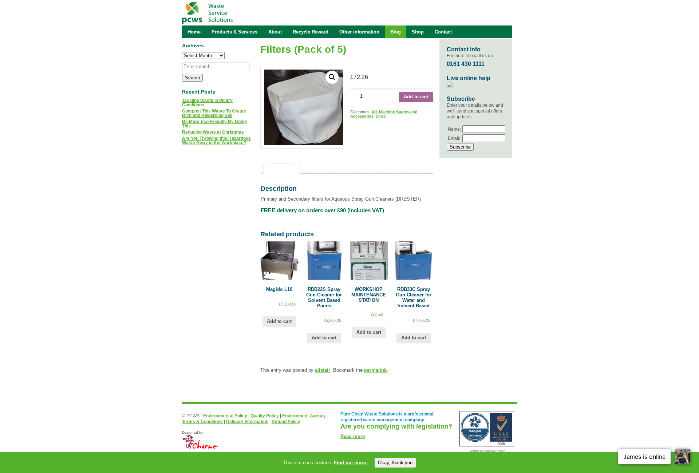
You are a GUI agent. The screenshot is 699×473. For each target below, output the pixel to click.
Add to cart (416, 96)
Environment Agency (304, 416)
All (374, 112)
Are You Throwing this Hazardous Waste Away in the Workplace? (216, 140)
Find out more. (350, 462)
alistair (322, 370)
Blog (395, 32)
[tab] (282, 168)
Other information (359, 32)
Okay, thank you (395, 462)
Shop (381, 116)
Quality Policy (264, 416)
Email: (454, 138)
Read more (352, 436)
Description (282, 168)
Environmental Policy (225, 416)
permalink (375, 370)
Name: (454, 129)
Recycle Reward (310, 32)
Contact (443, 32)
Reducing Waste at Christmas (213, 132)
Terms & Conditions (202, 421)
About (275, 32)
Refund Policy (286, 421)
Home (194, 32)
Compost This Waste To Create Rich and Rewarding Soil (214, 113)
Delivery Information (247, 421)
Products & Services (234, 32)
